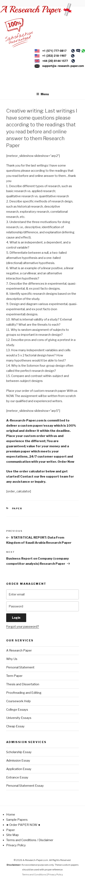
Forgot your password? (22, 626)
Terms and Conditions (34, 874)
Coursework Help (18, 701)
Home (10, 814)
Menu (45, 94)
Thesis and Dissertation (22, 684)
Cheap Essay (15, 726)
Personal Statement (20, 667)
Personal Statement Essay (25, 786)
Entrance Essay (17, 777)
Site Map (12, 835)
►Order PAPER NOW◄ (23, 825)
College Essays (17, 709)
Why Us (11, 659)
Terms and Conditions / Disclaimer (29, 840)
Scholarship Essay (19, 752)
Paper (17, 508)
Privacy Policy (16, 845)
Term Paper (14, 676)
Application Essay (18, 769)
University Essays (18, 718)
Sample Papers (17, 820)
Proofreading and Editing (23, 693)
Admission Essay (18, 760)
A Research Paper (19, 650)
